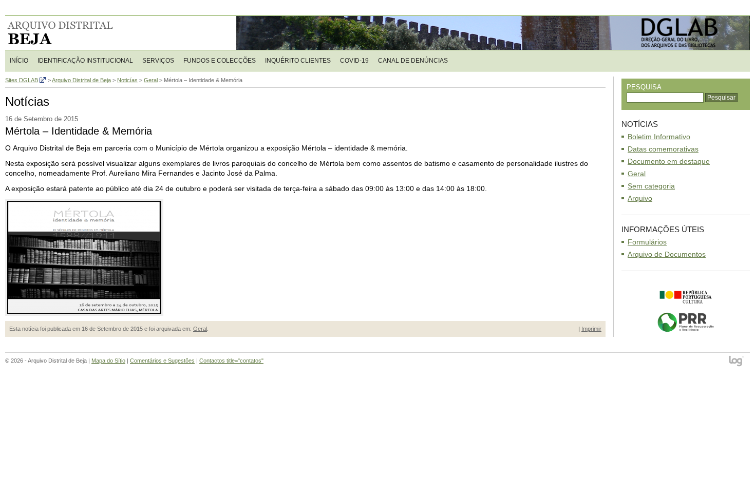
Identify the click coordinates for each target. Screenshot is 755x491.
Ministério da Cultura (685, 296)
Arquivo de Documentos (667, 254)
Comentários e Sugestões (162, 360)
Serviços (158, 60)
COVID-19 (354, 60)
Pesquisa (644, 87)
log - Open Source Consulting (737, 361)
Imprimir (591, 329)
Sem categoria (651, 186)
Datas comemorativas (663, 149)
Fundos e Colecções (219, 60)
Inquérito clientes (298, 60)
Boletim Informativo (659, 137)
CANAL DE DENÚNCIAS (413, 60)
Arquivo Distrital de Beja (71, 33)
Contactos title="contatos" (231, 360)
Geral (200, 329)
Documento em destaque (669, 161)
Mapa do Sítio (108, 360)
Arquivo (640, 198)
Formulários (647, 242)
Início (19, 60)
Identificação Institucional (85, 60)
